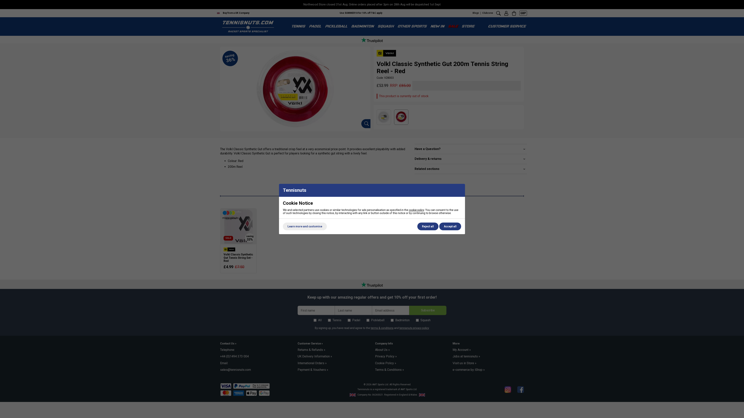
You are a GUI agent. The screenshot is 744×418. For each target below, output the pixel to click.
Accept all (450, 226)
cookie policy (416, 210)
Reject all (428, 226)
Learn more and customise (305, 226)
